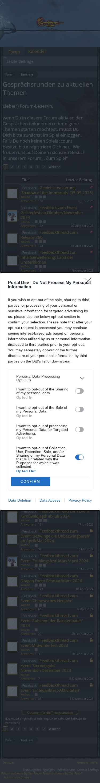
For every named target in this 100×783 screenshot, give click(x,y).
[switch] (79, 391)
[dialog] (50, 391)
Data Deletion (19, 500)
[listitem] (50, 378)
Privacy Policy (80, 500)
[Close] (90, 283)
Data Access (49, 500)
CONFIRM (30, 482)
